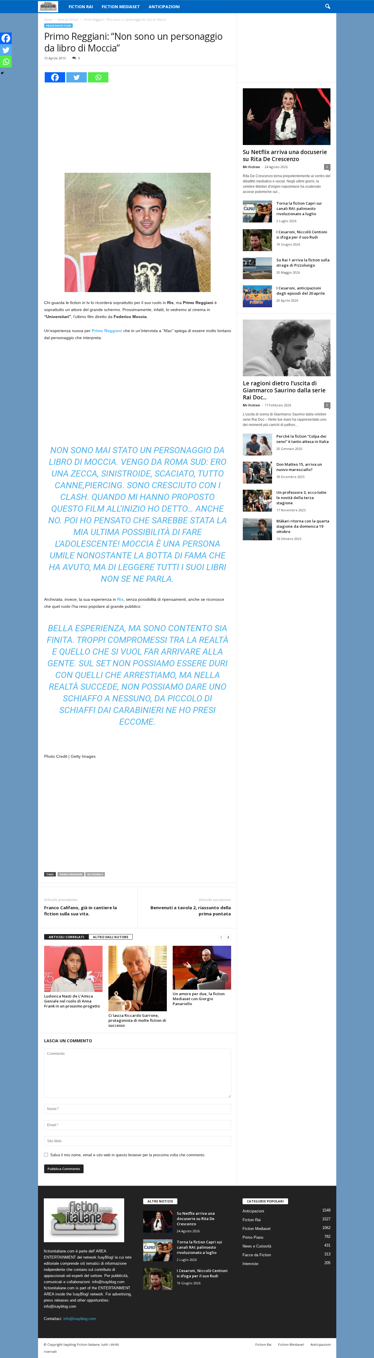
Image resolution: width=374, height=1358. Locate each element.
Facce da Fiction (68, 20)
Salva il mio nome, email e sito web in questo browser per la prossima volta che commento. (127, 1155)
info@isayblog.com (79, 1318)
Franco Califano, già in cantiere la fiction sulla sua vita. (80, 911)
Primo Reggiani (71, 874)
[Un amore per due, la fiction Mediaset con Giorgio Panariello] (202, 968)
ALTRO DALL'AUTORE (110, 937)
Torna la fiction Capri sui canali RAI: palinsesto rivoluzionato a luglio (299, 208)
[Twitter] (76, 77)
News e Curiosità (257, 1246)
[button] (327, 6)
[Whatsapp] (98, 77)
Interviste (250, 1264)
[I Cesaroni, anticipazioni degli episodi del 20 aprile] (257, 296)
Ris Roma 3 (95, 874)
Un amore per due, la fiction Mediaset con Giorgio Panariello (199, 998)
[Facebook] (55, 77)
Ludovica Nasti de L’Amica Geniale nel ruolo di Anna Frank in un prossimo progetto (72, 1001)
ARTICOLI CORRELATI (66, 937)
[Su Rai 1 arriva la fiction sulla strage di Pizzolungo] (257, 268)
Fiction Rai (81, 6)
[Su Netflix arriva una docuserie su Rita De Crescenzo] (286, 116)
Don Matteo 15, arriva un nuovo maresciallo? (299, 467)
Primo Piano (253, 1237)
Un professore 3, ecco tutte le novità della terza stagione (301, 497)
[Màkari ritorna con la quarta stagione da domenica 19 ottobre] (257, 529)
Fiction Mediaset (121, 6)
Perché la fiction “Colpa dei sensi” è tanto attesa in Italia (302, 439)
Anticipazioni (164, 6)
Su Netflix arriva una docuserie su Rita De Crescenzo (285, 155)
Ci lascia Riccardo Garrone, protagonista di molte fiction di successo (137, 1020)
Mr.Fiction (251, 167)
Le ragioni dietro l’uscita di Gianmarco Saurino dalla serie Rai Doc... (284, 390)
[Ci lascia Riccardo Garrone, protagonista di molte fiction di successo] (137, 978)
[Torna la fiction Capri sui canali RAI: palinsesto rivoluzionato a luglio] (257, 211)
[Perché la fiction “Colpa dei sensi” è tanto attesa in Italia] (257, 444)
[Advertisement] (138, 127)
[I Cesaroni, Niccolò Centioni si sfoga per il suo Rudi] (257, 240)
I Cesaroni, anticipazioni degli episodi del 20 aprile (300, 290)
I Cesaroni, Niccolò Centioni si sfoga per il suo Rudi (301, 234)
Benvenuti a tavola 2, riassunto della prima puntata (190, 911)
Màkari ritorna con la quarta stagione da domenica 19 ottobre (302, 526)
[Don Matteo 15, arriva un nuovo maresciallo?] (257, 473)
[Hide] (2, 73)
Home (48, 20)
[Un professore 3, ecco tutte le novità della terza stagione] (257, 501)
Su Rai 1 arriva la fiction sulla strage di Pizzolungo (303, 262)
